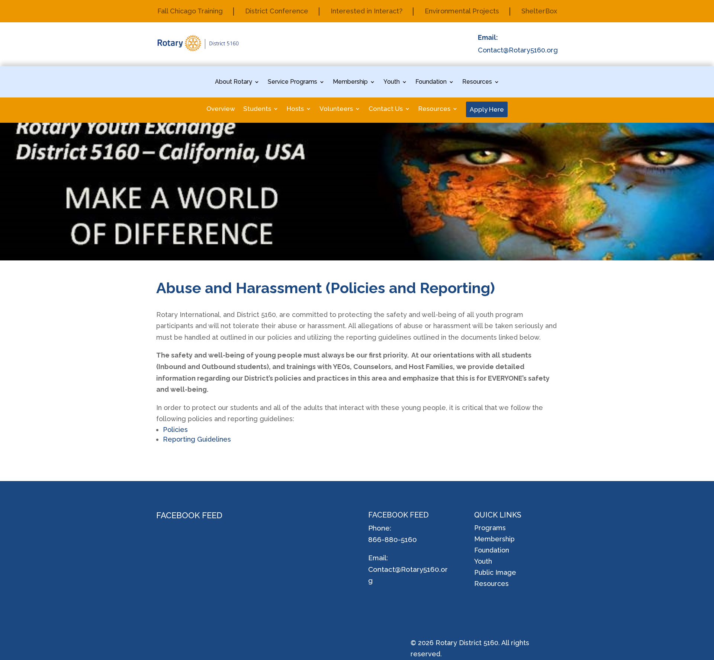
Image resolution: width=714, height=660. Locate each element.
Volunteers (336, 109)
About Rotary (233, 82)
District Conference (276, 12)
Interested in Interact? (366, 12)
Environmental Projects (462, 12)
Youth (391, 82)
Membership (350, 82)
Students (257, 109)
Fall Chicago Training (190, 12)
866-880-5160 (392, 539)
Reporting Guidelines (197, 439)
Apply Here (487, 109)
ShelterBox (539, 12)
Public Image (495, 573)
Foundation (431, 82)
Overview (220, 109)
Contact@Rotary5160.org (518, 50)
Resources (477, 82)
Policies (175, 429)
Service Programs (292, 82)
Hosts (295, 109)
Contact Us (386, 109)
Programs (490, 528)
